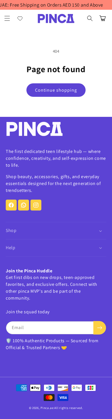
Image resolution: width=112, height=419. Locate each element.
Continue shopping (56, 90)
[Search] (90, 18)
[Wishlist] (20, 18)
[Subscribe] (99, 328)
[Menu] (7, 18)
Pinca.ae (47, 408)
